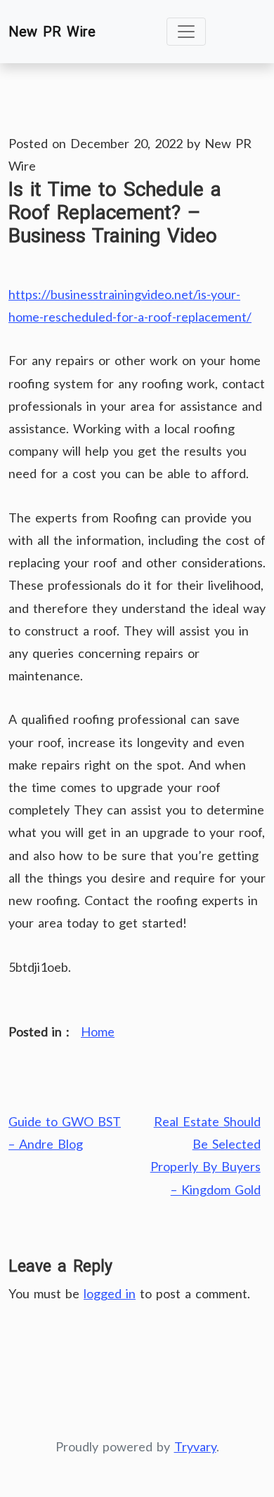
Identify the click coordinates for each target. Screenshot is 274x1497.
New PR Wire (52, 31)
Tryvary (195, 1446)
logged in (110, 1293)
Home (98, 1031)
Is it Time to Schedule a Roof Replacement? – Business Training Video (114, 213)
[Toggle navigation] (186, 32)
